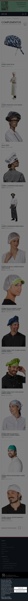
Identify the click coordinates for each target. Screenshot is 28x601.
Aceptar (20, 588)
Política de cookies (5, 597)
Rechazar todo (20, 591)
